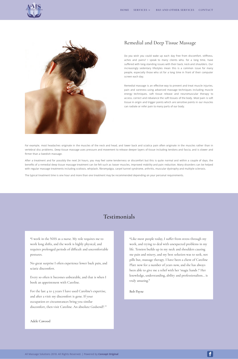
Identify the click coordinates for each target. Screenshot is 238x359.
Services (140, 10)
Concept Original (108, 354)
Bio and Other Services (174, 10)
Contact (206, 10)
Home (124, 10)
